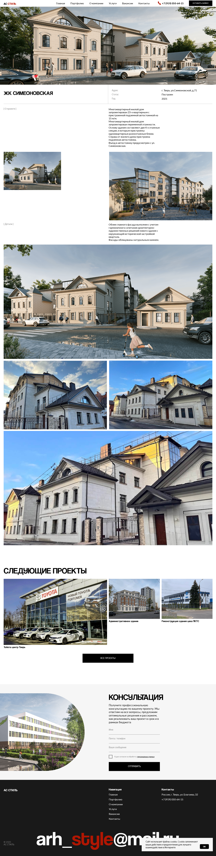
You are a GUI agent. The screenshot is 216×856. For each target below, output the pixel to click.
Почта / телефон (117, 738)
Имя (111, 729)
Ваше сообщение (117, 747)
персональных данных (145, 757)
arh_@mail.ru (107, 838)
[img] (159, 3)
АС (10, 3)
